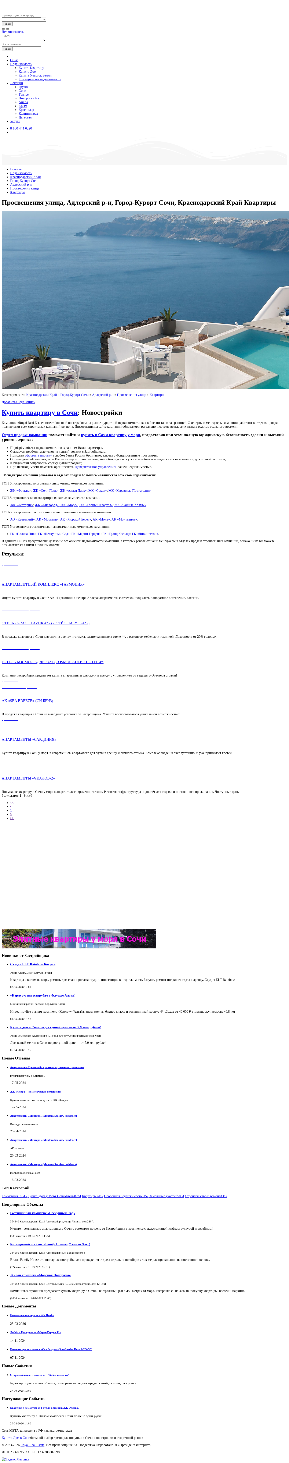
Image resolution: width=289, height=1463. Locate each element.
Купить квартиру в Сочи (40, 412)
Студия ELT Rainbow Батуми (32, 964)
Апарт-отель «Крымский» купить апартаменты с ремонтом (47, 1067)
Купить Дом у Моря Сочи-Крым (54, 1196)
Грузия (23, 87)
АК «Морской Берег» (75, 519)
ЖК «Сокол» (97, 490)
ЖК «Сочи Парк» (45, 490)
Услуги (15, 121)
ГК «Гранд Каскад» (116, 534)
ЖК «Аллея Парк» (73, 490)
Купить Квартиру (31, 68)
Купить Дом (27, 71)
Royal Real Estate (32, 1445)
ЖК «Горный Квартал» (96, 505)
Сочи (22, 90)
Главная (16, 169)
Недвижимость (12, 31)
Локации (16, 83)
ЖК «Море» (68, 505)
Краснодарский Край (25, 177)
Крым (23, 106)
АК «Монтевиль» (124, 519)
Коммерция (14, 1196)
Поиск (7, 23)
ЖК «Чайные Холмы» (130, 505)
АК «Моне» (101, 519)
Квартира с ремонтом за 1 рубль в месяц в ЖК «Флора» (45, 1407)
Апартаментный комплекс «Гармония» (43, 584)
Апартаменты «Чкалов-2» (28, 778)
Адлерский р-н (21, 184)
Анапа (23, 102)
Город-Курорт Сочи (24, 180)
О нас (14, 60)
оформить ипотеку (38, 455)
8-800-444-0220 (21, 128)
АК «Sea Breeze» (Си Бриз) (27, 701)
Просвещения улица (24, 188)
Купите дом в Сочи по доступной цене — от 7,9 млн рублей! (55, 1027)
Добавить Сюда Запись (18, 402)
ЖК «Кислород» (47, 505)
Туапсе (24, 94)
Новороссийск (29, 98)
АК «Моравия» (47, 519)
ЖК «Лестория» (21, 505)
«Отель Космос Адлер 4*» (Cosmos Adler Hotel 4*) (53, 662)
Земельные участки (166, 1196)
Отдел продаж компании (24, 435)
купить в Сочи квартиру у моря (110, 435)
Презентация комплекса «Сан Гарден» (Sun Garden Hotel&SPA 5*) (51, 1349)
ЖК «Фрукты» (20, 490)
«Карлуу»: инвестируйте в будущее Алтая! (42, 995)
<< (12, 803)
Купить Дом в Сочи (16, 1437)
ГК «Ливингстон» (145, 534)
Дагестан (25, 117)
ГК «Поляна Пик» (23, 534)
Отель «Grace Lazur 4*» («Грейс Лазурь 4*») (45, 623)
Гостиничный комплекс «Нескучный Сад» (42, 1213)
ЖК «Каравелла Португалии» (130, 490)
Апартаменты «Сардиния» (29, 739)
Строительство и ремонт (206, 1196)
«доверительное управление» (95, 467)
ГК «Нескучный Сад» (54, 534)
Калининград (28, 113)
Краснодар (26, 109)
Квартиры (17, 192)
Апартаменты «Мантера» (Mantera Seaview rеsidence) (43, 1115)
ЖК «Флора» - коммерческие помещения (35, 1091)
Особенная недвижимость (126, 1196)
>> (12, 818)
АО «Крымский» (22, 519)
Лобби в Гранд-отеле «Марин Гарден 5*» (35, 1332)
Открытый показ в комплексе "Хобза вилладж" (39, 1375)
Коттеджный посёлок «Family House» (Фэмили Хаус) (50, 1244)
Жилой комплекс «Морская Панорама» (40, 1275)
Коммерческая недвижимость (40, 79)
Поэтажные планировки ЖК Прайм (32, 1315)
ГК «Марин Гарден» (86, 534)
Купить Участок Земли (35, 75)
